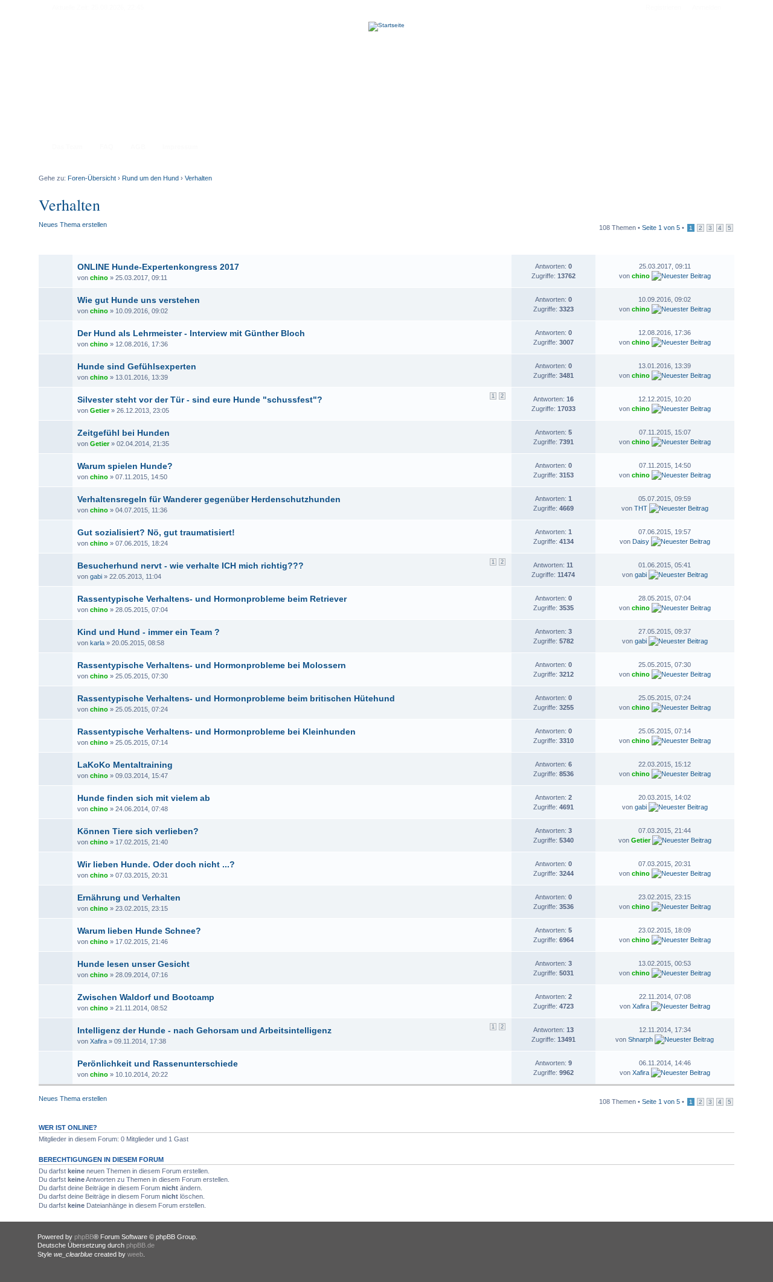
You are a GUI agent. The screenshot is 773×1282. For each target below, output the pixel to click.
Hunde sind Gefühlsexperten (136, 366)
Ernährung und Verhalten (129, 897)
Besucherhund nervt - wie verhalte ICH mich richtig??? (190, 565)
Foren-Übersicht (92, 178)
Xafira (640, 1006)
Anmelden (706, 7)
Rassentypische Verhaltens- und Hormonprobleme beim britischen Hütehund (236, 698)
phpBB (84, 1236)
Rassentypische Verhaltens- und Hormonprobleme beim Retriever (212, 599)
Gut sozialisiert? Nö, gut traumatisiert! (156, 532)
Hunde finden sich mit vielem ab (143, 798)
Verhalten (198, 178)
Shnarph (640, 1039)
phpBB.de (140, 1245)
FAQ (107, 146)
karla (97, 642)
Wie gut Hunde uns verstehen (138, 300)
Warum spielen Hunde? (125, 466)
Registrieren (663, 7)
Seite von (661, 227)
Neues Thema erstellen (73, 224)
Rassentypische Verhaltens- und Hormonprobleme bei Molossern (211, 665)
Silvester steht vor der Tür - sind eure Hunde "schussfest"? (199, 399)
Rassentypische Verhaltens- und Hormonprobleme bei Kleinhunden (216, 731)
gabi (96, 576)
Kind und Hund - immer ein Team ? (148, 632)
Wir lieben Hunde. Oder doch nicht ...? (156, 864)
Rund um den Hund (150, 178)
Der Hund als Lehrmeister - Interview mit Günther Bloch (191, 333)
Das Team (67, 146)
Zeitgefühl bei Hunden (123, 433)
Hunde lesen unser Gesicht (133, 964)
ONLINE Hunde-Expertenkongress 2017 (158, 267)
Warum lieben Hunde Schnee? (139, 931)
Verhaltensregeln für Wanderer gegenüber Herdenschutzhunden (209, 499)
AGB (138, 146)
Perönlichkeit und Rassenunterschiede (157, 1063)
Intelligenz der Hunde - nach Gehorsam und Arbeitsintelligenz (204, 1030)
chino (99, 277)
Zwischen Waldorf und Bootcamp (145, 997)
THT (640, 508)
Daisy (640, 541)
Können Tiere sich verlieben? (138, 831)
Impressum (180, 146)
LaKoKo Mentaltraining (125, 765)
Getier (99, 410)
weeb (135, 1254)
